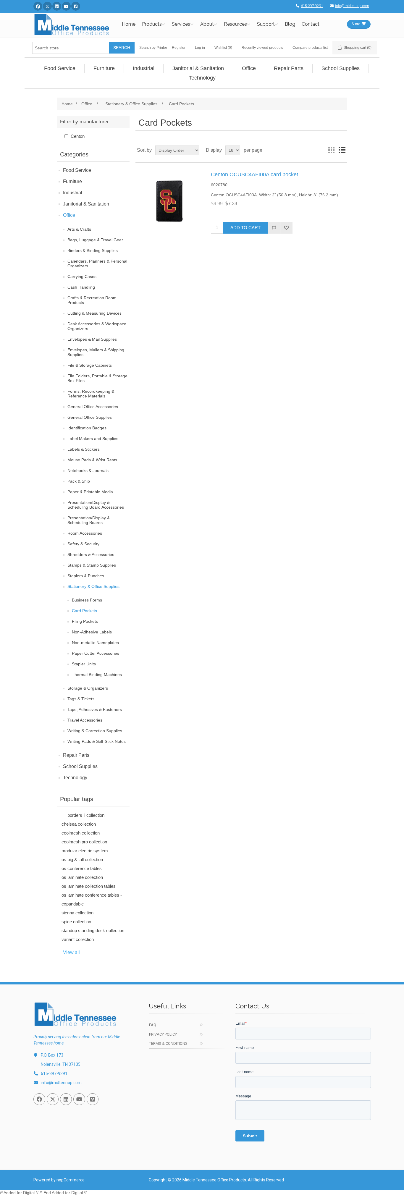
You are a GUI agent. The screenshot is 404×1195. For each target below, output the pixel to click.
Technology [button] (202, 78)
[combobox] (70, 48)
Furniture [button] (104, 68)
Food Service (77, 170)
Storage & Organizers (87, 688)
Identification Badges (86, 428)
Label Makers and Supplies (92, 438)
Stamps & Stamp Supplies (91, 565)
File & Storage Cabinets (89, 365)
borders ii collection (85, 815)
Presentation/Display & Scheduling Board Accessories (95, 505)
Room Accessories (84, 533)
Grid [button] (331, 150)
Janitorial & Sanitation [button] (198, 68)
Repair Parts (76, 755)
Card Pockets (84, 610)
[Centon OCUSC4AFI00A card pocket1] (169, 201)
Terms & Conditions (168, 1043)
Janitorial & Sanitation (86, 203)
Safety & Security (83, 543)
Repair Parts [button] (288, 68)
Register (178, 48)
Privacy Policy (163, 1034)
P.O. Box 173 (52, 1055)
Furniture (72, 181)
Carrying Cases (81, 276)
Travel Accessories (84, 720)
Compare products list (310, 48)
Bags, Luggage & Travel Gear (95, 239)
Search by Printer (153, 48)
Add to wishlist (286, 228)
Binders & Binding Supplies (92, 250)
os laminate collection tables (89, 886)
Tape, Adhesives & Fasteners (94, 709)
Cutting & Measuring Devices (94, 313)
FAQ (152, 1025)
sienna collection (77, 912)
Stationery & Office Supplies (93, 586)
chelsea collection (79, 824)
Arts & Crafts (79, 229)
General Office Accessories (92, 406)
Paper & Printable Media (90, 491)
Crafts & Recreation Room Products (92, 300)
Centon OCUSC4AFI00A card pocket (254, 174)
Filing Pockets (85, 621)
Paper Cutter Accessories (95, 653)
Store (356, 24)
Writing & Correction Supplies (94, 730)
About (207, 24)
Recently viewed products (262, 48)
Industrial (72, 192)
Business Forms (87, 600)
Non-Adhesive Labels (92, 632)
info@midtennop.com (352, 6)
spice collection (76, 921)
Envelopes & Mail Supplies (92, 339)
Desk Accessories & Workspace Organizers (96, 326)
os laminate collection (82, 877)
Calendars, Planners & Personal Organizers (97, 263)
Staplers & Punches (85, 575)
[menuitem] (60, 68)
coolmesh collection (81, 832)
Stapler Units (84, 664)
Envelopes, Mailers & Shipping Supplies (95, 352)
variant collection (78, 939)
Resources (235, 24)
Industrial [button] (143, 68)
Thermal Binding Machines (97, 674)
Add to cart (245, 227)
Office (69, 215)
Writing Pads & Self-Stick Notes (96, 741)
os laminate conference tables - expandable (92, 899)
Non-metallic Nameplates (95, 642)
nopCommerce (70, 1180)
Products (152, 24)
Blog (290, 24)
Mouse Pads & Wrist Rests (92, 459)
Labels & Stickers (83, 449)
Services (181, 24)
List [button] (341, 150)
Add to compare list (274, 228)
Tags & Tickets (80, 698)
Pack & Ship (78, 481)
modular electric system (85, 850)
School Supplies (80, 766)
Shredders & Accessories (90, 554)
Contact (310, 24)
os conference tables (82, 868)
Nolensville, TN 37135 (60, 1064)
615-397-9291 (312, 6)
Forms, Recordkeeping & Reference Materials (90, 393)
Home (128, 24)
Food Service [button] (59, 68)
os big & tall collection (82, 859)
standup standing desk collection (93, 930)
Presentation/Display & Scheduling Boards (88, 520)
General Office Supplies (89, 417)
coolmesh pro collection (84, 841)
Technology (75, 777)
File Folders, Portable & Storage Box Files (97, 378)
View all (71, 952)
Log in (200, 48)
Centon (78, 136)
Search (121, 47)
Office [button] (249, 68)
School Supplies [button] (340, 68)
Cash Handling (81, 287)
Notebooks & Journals (88, 470)
